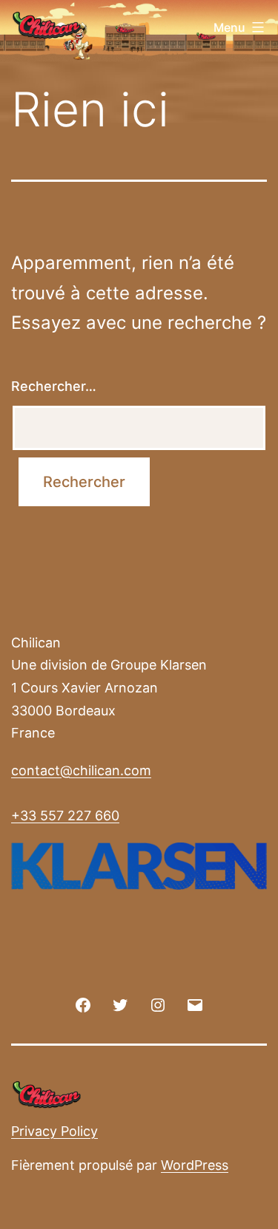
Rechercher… (53, 386)
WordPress (194, 1165)
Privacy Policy (54, 1131)
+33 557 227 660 (65, 815)
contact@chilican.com (81, 770)
